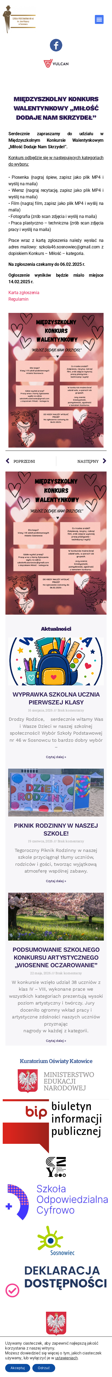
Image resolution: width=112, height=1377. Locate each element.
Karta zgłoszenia (23, 292)
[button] (99, 19)
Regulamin (18, 299)
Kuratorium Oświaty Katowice (56, 1060)
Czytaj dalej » (56, 757)
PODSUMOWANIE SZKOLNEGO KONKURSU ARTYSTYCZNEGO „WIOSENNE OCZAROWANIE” (56, 957)
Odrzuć (44, 1368)
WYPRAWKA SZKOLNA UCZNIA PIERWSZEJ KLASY (56, 698)
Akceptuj (18, 1368)
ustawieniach (66, 1358)
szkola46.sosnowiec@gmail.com (69, 246)
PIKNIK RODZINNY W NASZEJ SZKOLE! (56, 829)
